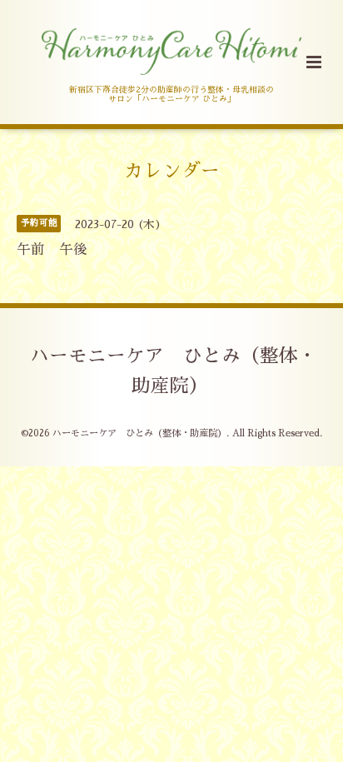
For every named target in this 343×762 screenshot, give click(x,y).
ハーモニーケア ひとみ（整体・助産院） (173, 371)
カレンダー (172, 171)
